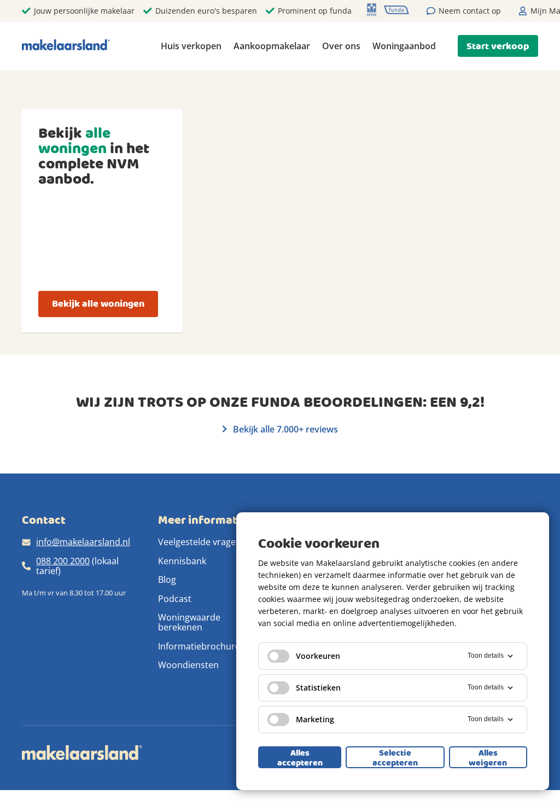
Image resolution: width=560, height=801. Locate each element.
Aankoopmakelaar (272, 46)
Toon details (486, 655)
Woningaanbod (404, 46)
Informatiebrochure (199, 646)
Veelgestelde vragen (199, 542)
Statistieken (318, 687)
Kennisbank (182, 561)
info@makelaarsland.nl (83, 542)
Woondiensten (188, 665)
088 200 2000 (63, 561)
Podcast (174, 599)
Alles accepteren (300, 757)
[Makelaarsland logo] (66, 45)
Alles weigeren (488, 757)
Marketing (315, 719)
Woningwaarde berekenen (189, 622)
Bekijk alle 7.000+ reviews (284, 429)
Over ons (341, 46)
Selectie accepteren (395, 757)
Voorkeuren (318, 656)
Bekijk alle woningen (98, 303)
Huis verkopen (191, 46)
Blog (167, 580)
